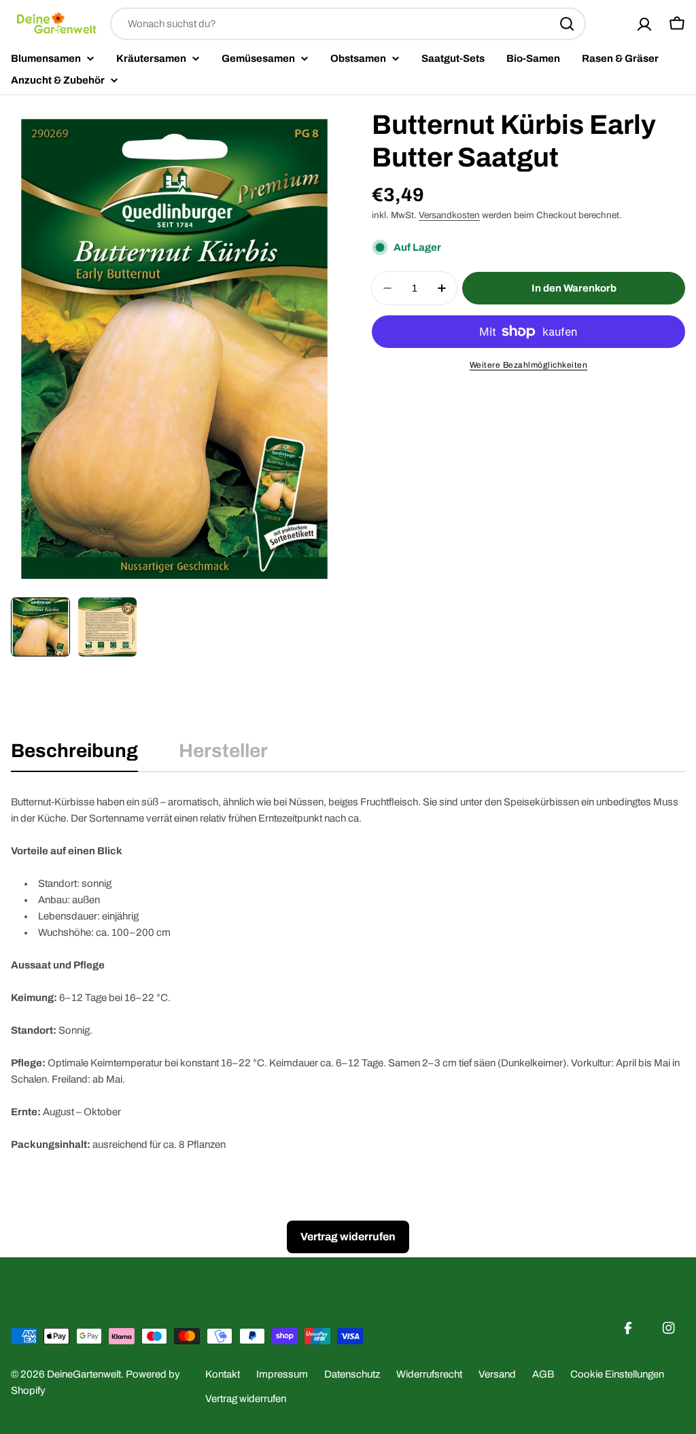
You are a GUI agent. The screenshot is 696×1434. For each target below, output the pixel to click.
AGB (543, 1374)
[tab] (74, 755)
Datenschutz (352, 1374)
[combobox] (348, 23)
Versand (497, 1374)
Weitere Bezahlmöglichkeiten (529, 365)
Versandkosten (449, 215)
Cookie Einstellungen (617, 1374)
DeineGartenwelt (84, 1374)
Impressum (282, 1374)
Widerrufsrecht (429, 1374)
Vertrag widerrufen (245, 1398)
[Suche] (567, 24)
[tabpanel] (348, 973)
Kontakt (222, 1374)
